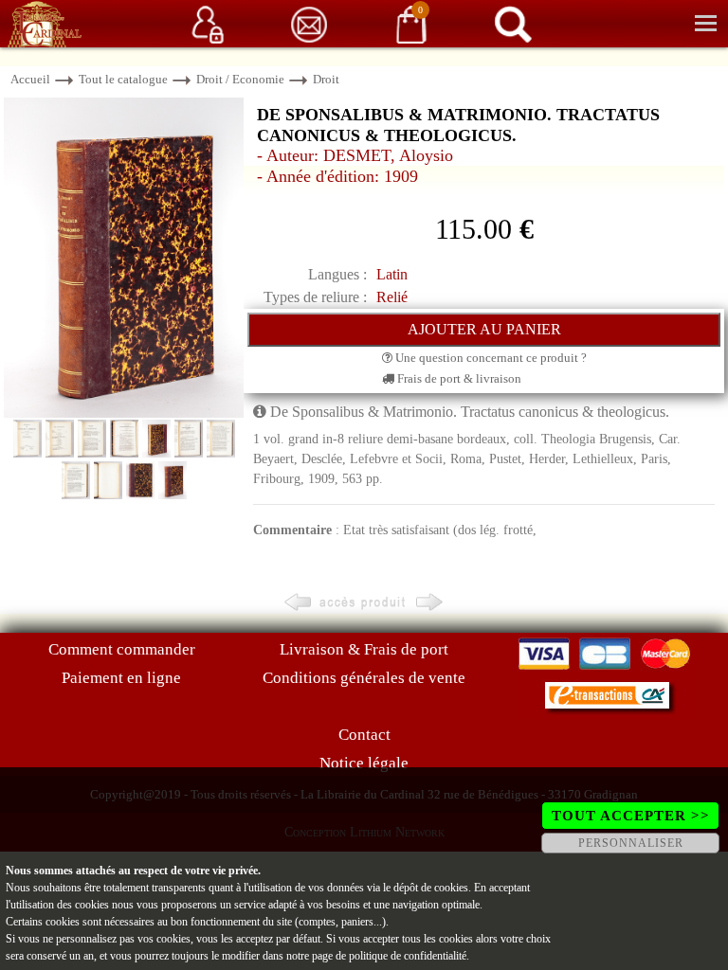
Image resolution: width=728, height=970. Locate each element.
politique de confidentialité (407, 955)
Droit (326, 79)
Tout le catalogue (123, 79)
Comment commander (121, 649)
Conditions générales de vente (364, 678)
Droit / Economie (240, 79)
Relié (392, 297)
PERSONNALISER (630, 843)
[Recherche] (513, 23)
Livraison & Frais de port (364, 649)
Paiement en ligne (121, 678)
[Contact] (309, 23)
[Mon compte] (208, 23)
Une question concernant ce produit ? (489, 357)
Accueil (30, 79)
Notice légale (364, 763)
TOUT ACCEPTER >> (631, 815)
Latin (392, 274)
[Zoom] (124, 256)
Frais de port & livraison (457, 378)
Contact (364, 735)
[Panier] (411, 23)
